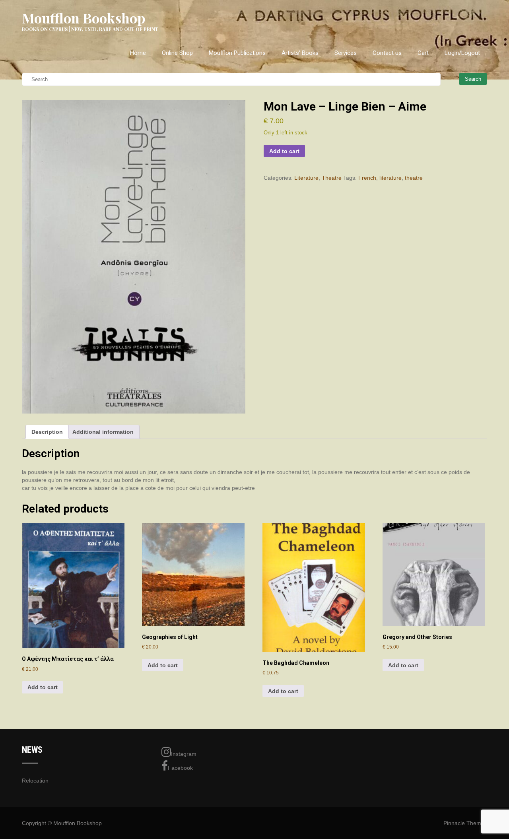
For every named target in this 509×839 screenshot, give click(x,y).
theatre (414, 178)
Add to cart (284, 151)
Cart (423, 52)
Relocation (35, 780)
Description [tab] (47, 432)
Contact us (387, 52)
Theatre (332, 178)
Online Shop (177, 52)
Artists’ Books (300, 52)
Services (345, 52)
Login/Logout (462, 52)
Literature (306, 178)
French (367, 178)
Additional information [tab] (103, 432)
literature (390, 178)
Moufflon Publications (237, 52)
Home (138, 52)
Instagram (183, 754)
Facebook (180, 768)
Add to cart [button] (42, 687)
